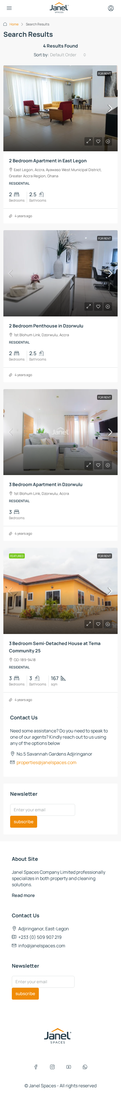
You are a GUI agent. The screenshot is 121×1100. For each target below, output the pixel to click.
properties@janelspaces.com (47, 762)
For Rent (104, 74)
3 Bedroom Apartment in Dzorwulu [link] (45, 484)
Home (14, 24)
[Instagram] (52, 1067)
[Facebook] (36, 1067)
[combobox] (68, 55)
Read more (23, 895)
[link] (60, 108)
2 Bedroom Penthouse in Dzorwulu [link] (46, 326)
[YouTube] (69, 1067)
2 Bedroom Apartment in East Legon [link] (48, 161)
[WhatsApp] (85, 1067)
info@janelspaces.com (41, 945)
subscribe (23, 822)
